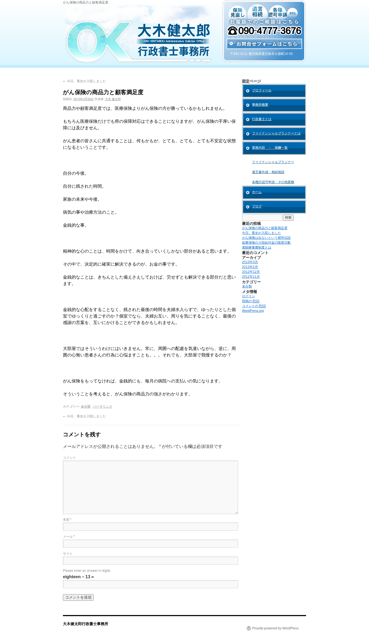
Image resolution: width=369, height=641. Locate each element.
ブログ (257, 206)
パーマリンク (102, 406)
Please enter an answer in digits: (87, 570)
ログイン (248, 296)
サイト (68, 553)
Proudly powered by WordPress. (275, 628)
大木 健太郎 (113, 99)
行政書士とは (261, 119)
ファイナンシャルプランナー (273, 162)
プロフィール (261, 90)
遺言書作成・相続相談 (268, 172)
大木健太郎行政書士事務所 (85, 623)
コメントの (254, 306)
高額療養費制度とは (256, 247)
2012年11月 (251, 277)
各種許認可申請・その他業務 (273, 182)
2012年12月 (251, 272)
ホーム (257, 192)
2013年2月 (250, 267)
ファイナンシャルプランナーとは (276, 133)
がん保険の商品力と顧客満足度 (264, 228)
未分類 (85, 406)
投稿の (250, 301)
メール (69, 536)
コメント (69, 457)
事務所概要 (260, 105)
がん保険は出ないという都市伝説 (266, 238)
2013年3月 (250, 262)
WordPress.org (253, 311)
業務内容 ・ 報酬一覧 (270, 148)
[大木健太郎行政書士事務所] (138, 62)
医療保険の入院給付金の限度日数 (266, 242)
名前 (67, 519)
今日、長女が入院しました (84, 80)
